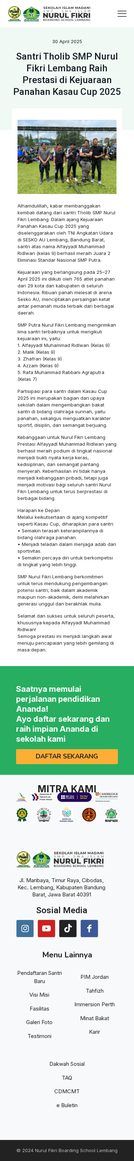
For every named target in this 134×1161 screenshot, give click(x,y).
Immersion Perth (94, 1004)
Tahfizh (95, 990)
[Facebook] (89, 928)
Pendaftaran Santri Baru (39, 977)
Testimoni (39, 1036)
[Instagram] (25, 928)
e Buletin (67, 1105)
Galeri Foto (39, 1022)
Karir (94, 1031)
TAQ (67, 1077)
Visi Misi (39, 994)
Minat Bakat (94, 1018)
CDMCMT (67, 1091)
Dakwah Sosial (67, 1063)
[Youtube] (46, 928)
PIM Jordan (94, 976)
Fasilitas (39, 1008)
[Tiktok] (68, 928)
